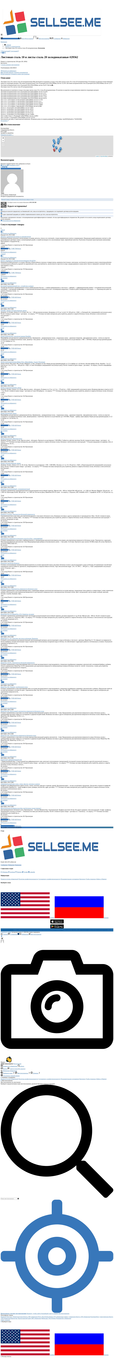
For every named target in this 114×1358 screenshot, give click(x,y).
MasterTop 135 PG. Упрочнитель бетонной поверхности (18, 662)
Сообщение (57, 38)
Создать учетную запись (29, 827)
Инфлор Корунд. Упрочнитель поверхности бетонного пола (19, 589)
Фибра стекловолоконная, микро (11, 463)
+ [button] (3, 138)
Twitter (25, 872)
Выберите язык (8, 1073)
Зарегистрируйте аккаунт (17, 1069)
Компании (4, 42)
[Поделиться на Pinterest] (6, 167)
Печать (4, 165)
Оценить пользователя (21, 72)
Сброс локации (5, 1320)
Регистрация (17, 1064)
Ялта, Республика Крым (50, 1317)
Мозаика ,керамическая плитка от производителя (16, 236)
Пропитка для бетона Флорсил (10, 563)
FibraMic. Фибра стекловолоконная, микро (14, 310)
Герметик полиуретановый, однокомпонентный (15, 489)
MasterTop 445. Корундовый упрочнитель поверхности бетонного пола (22, 711)
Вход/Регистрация (27, 38)
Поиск (22, 1066)
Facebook (12, 872)
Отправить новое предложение (20, 74)
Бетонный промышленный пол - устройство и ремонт (17, 286)
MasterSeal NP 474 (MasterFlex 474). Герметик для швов (17, 614)
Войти (5, 1069)
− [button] (3, 141)
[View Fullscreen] (3, 144)
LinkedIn (32, 872)
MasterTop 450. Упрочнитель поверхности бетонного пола (18, 735)
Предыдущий (5, 51)
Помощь (35, 1073)
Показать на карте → (7, 135)
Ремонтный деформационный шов (11, 759)
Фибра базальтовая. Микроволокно (11, 438)
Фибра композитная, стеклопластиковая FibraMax (16, 336)
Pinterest (19, 872)
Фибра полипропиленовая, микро (11, 387)
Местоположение (44, 38)
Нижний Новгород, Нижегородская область (19, 1317)
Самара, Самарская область (76, 1317)
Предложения (5, 74)
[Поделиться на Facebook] (3, 167)
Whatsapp (5, 872)
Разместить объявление (10, 38)
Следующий (14, 51)
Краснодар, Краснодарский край (26, 1318)
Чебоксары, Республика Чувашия (56, 1318)
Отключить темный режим (11, 1076)
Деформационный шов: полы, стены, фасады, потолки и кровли (20, 784)
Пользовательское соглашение (70, 879)
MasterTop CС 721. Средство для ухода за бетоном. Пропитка (19, 638)
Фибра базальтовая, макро (8, 413)
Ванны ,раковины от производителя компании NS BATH (18, 260)
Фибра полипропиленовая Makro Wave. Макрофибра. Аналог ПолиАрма (23, 362)
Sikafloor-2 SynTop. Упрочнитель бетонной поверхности (18, 514)
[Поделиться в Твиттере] (5, 167)
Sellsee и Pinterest (101, 879)
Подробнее (4, 120)
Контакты (82, 879)
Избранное (66, 38)
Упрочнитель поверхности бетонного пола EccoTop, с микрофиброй (21, 538)
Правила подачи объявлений (9, 879)
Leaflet (97, 156)
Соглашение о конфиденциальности (49, 879)
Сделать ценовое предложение (10, 65)
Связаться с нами (6, 932)
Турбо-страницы (91, 879)
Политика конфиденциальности (28, 879)
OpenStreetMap (104, 156)
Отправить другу (14, 165)
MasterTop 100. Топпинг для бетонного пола (14, 687)
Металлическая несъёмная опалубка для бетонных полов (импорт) (21, 808)
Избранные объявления (9, 1071)
